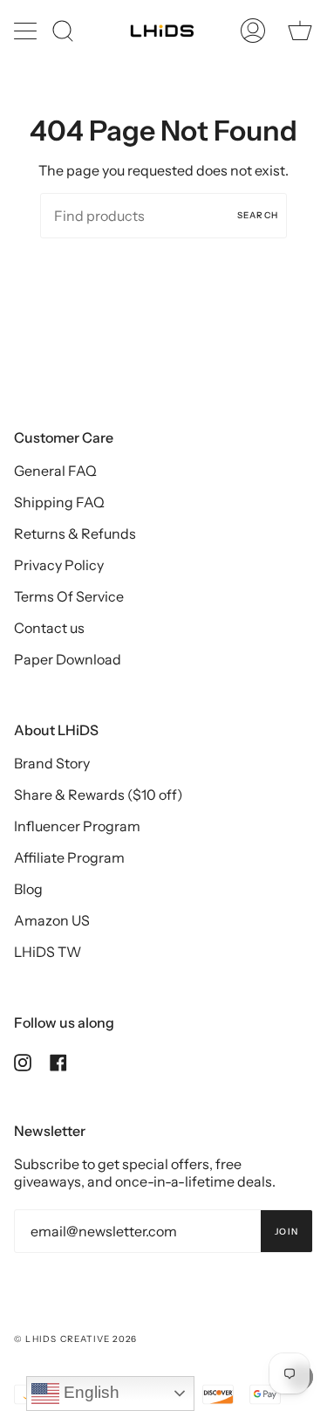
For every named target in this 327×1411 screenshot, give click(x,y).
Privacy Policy (59, 565)
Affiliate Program (69, 857)
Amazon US (52, 920)
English (89, 1392)
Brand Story (52, 763)
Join (286, 1231)
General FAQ (55, 470)
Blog (28, 889)
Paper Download (67, 659)
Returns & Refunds (75, 533)
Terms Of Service (69, 596)
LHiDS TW (47, 951)
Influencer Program (77, 826)
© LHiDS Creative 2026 (75, 1339)
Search (257, 215)
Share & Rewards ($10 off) (98, 794)
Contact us (49, 628)
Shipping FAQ (59, 502)
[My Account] (253, 30)
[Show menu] (27, 30)
